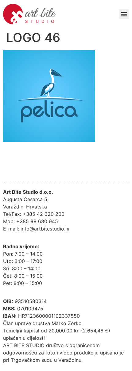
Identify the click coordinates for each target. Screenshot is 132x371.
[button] (124, 14)
